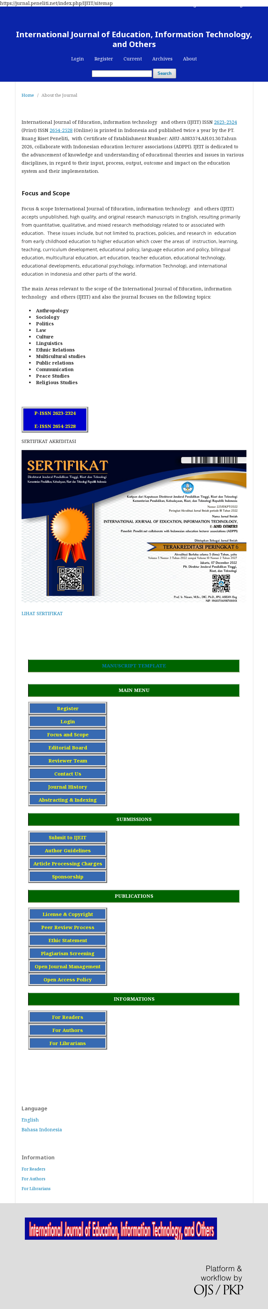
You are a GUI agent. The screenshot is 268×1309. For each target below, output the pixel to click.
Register (103, 59)
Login (77, 59)
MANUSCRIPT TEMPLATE (134, 665)
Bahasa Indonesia (42, 1129)
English (30, 1120)
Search (165, 73)
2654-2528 (61, 130)
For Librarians (36, 1188)
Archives (162, 59)
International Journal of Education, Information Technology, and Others (134, 39)
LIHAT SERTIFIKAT (42, 613)
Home (28, 95)
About (190, 59)
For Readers (33, 1169)
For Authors (33, 1179)
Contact (219, 5)
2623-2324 (225, 122)
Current (133, 59)
